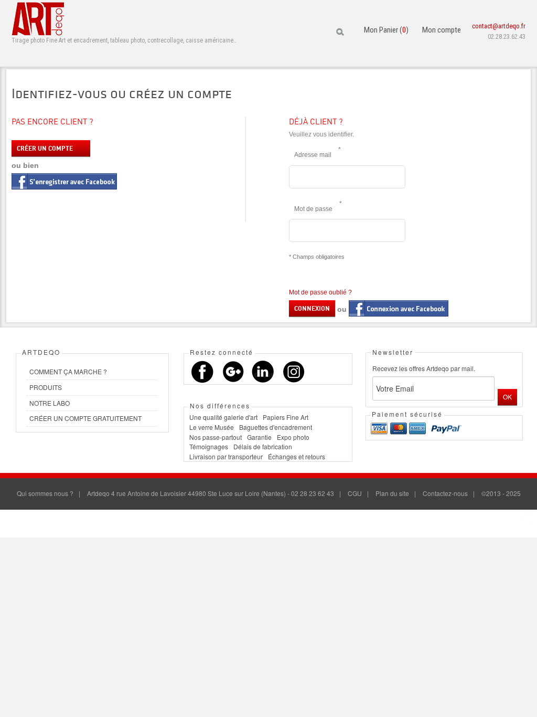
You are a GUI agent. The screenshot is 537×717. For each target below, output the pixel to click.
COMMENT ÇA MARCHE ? (68, 371)
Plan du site (392, 493)
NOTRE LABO (49, 402)
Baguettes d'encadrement (275, 427)
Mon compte (441, 30)
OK (507, 396)
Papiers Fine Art (285, 417)
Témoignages (208, 446)
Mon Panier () (386, 30)
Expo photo (293, 437)
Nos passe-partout (215, 437)
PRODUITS (45, 387)
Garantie (259, 437)
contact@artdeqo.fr (498, 26)
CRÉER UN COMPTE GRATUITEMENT (85, 418)
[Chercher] (341, 32)
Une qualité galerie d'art (223, 417)
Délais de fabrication (262, 446)
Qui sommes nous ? (45, 493)
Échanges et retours (296, 456)
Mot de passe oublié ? (320, 292)
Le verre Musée (211, 427)
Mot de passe (316, 206)
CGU (355, 493)
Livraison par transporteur (226, 456)
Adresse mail (315, 152)
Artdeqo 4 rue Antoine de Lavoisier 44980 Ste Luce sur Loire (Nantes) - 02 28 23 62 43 (210, 493)
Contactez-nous (445, 493)
